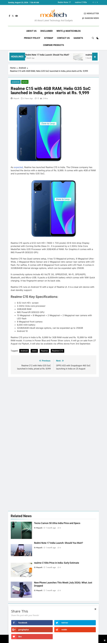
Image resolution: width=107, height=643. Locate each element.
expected (18, 167)
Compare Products (53, 45)
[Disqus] (53, 409)
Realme (44, 351)
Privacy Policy (32, 38)
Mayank (16, 98)
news (34, 351)
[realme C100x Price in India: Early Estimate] (72, 58)
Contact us (63, 38)
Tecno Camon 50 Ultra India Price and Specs (57, 523)
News (25, 82)
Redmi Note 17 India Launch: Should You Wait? (41, 55)
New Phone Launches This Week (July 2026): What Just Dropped (75, 2)
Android (16, 82)
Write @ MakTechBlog (69, 31)
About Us (31, 31)
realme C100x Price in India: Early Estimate (56, 563)
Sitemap (48, 38)
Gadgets (78, 38)
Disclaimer (46, 31)
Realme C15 (57, 351)
